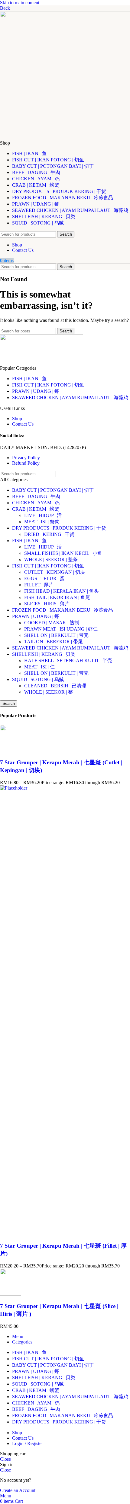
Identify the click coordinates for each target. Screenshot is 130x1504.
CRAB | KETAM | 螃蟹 (35, 509)
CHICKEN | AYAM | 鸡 (36, 502)
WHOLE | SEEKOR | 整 (48, 692)
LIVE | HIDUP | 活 (43, 515)
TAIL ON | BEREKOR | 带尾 (53, 641)
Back (5, 8)
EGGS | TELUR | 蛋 (44, 578)
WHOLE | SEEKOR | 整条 (51, 559)
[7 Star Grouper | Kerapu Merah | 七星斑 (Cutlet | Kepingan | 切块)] (10, 750)
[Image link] (41, 362)
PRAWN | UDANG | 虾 (35, 391)
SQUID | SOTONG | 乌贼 (38, 679)
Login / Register (27, 1443)
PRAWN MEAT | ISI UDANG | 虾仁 (61, 628)
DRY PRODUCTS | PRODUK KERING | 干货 (59, 527)
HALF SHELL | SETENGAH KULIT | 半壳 (68, 660)
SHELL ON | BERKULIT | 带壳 (56, 635)
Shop (17, 418)
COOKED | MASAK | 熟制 (51, 622)
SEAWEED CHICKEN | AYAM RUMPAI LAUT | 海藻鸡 (70, 397)
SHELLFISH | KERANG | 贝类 (43, 654)
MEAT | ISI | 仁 (39, 666)
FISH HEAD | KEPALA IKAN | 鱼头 (61, 591)
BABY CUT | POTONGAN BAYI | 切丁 (53, 490)
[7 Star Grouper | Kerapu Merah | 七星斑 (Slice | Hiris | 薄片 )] (10, 1294)
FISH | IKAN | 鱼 (29, 378)
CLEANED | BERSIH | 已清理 (55, 685)
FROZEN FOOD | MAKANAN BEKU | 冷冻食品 (62, 610)
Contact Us (23, 423)
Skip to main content (19, 2)
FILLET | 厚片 (39, 584)
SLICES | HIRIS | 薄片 (47, 603)
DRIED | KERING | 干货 (49, 534)
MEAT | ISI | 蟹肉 (42, 521)
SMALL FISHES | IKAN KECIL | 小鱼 (63, 553)
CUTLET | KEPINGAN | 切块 (54, 572)
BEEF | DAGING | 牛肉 (36, 496)
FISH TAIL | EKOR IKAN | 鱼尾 (57, 597)
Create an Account (17, 1490)
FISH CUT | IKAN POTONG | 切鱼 (48, 384)
